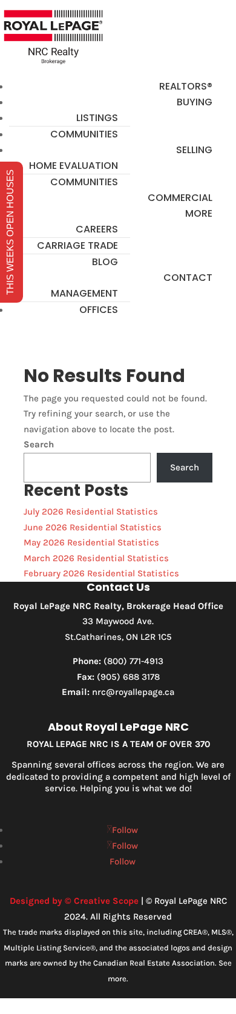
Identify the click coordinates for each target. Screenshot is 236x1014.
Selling (194, 150)
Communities (84, 134)
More (198, 213)
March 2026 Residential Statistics (96, 558)
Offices (98, 310)
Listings (97, 118)
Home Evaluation (73, 166)
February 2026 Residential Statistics (101, 573)
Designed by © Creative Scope (74, 900)
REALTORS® (185, 86)
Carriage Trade (77, 245)
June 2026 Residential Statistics (93, 527)
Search (39, 444)
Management (84, 293)
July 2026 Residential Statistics (91, 511)
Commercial (180, 198)
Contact (187, 278)
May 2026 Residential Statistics (91, 542)
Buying (194, 102)
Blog (105, 262)
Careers (97, 229)
